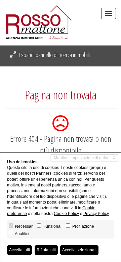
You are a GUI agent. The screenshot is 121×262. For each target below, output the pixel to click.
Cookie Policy (66, 213)
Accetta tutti (19, 250)
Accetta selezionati (79, 250)
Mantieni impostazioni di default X (84, 158)
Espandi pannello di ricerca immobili (54, 55)
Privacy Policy (96, 213)
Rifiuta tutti (46, 250)
